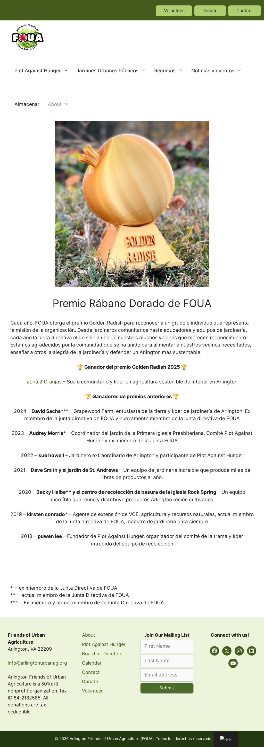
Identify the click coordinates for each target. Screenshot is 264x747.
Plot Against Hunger (37, 71)
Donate (210, 10)
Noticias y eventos (212, 71)
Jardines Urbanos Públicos (107, 71)
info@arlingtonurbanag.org (37, 663)
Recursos (165, 71)
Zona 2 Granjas (44, 382)
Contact (244, 10)
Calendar (92, 663)
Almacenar (26, 104)
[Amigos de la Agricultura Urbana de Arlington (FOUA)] (27, 37)
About (55, 104)
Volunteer (174, 10)
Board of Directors (102, 653)
